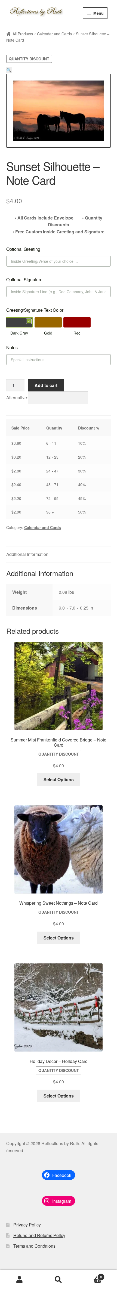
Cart (90, 1275)
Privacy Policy (27, 1225)
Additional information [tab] (27, 554)
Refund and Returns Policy (39, 1235)
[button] (9, 70)
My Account (19, 1280)
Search (58, 1280)
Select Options (59, 779)
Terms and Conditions (34, 1246)
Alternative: (17, 397)
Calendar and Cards (54, 33)
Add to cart (46, 385)
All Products (23, 33)
